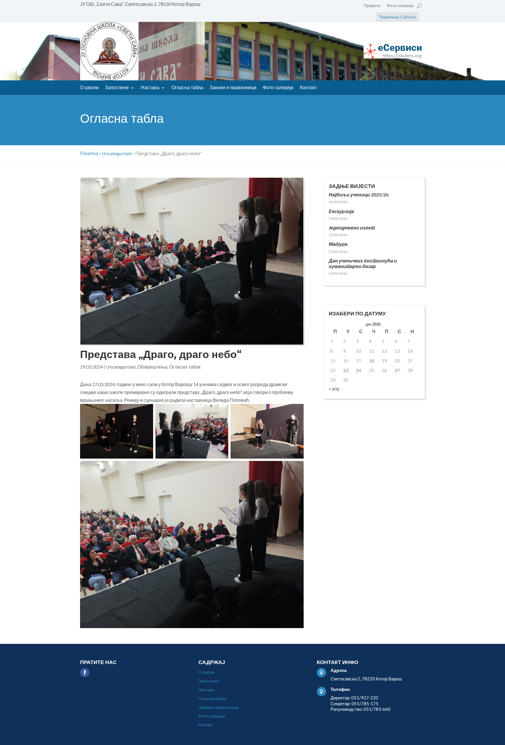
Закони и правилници (233, 88)
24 (358, 370)
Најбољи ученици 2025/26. (359, 194)
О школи (89, 88)
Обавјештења (152, 366)
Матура (338, 244)
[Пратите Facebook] (84, 672)
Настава (150, 88)
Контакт (308, 88)
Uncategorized (121, 366)
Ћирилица (389, 16)
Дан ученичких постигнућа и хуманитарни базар (363, 263)
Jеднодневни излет (352, 227)
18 (371, 360)
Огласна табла (187, 88)
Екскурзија (341, 211)
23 (345, 370)
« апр (334, 388)
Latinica (409, 16)
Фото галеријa (400, 6)
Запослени (117, 88)
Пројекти (372, 6)
